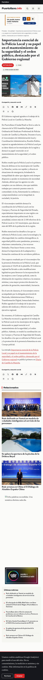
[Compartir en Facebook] (12, 107)
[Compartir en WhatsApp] (3, 107)
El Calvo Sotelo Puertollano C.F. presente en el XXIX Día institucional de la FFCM (22, 622)
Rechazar (7, 676)
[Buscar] (27, 8)
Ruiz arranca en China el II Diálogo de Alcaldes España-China (20, 636)
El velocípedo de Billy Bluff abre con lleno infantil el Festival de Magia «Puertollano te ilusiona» (22, 605)
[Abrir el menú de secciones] (38, 8)
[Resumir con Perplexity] (3, 111)
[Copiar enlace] (26, 107)
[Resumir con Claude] (35, 107)
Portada (4, 31)
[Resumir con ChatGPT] (31, 107)
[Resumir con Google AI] (12, 111)
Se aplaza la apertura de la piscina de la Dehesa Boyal (20, 629)
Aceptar (19, 676)
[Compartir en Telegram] (17, 107)
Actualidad (11, 31)
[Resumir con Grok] (8, 111)
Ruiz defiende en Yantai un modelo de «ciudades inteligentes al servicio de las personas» (21, 421)
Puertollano (12, 8)
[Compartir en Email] (21, 107)
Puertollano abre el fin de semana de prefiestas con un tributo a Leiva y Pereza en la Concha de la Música (22, 614)
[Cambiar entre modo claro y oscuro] (33, 8)
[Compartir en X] (8, 107)
